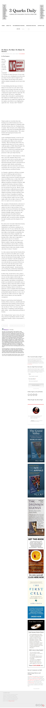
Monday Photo (5, 325)
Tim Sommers (22, 53)
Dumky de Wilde (31, 682)
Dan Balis (38, 679)
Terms (35, 388)
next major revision (31, 680)
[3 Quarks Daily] (23, 15)
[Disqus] (13, 342)
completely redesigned (36, 677)
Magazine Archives (31, 25)
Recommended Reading (19, 25)
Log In (18, 28)
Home (3, 25)
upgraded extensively (32, 679)
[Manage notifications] (43, 705)
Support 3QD (41, 25)
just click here (30, 364)
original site (31, 676)
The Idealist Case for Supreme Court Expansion (17, 325)
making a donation (11, 700)
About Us (8, 25)
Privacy (38, 388)
